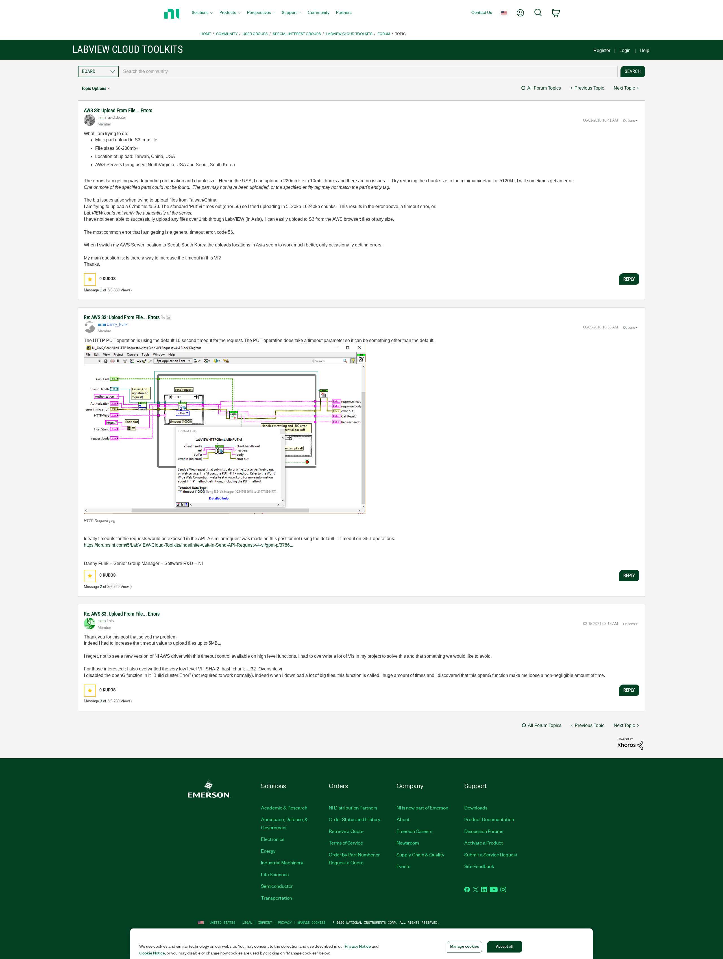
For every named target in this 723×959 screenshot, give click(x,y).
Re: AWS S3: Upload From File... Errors (122, 317)
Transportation (276, 898)
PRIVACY (285, 922)
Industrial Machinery (282, 862)
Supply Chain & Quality (421, 854)
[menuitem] (202, 14)
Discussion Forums (483, 831)
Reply (629, 279)
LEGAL (247, 922)
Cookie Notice (152, 953)
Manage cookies (311, 922)
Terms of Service (346, 842)
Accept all (504, 946)
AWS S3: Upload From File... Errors (118, 110)
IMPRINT (265, 922)
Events (403, 866)
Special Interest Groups (297, 33)
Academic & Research (284, 807)
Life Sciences (275, 874)
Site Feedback (479, 866)
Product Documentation (489, 819)
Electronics (272, 839)
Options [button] (629, 121)
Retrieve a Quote (346, 831)
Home (206, 33)
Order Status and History (354, 819)
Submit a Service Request (490, 854)
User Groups (255, 33)
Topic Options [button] (93, 88)
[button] (90, 279)
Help (644, 50)
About (403, 819)
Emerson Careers (414, 831)
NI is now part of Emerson (422, 807)
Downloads (475, 807)
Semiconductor (277, 886)
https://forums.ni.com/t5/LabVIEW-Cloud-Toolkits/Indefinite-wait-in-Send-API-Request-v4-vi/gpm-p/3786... (188, 545)
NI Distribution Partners (353, 807)
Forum (384, 33)
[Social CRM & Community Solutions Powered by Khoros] (630, 743)
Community (227, 33)
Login (625, 50)
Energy (268, 851)
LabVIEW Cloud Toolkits (349, 33)
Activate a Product (483, 842)
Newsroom (408, 842)
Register (601, 50)
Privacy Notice (358, 946)
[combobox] (368, 71)
